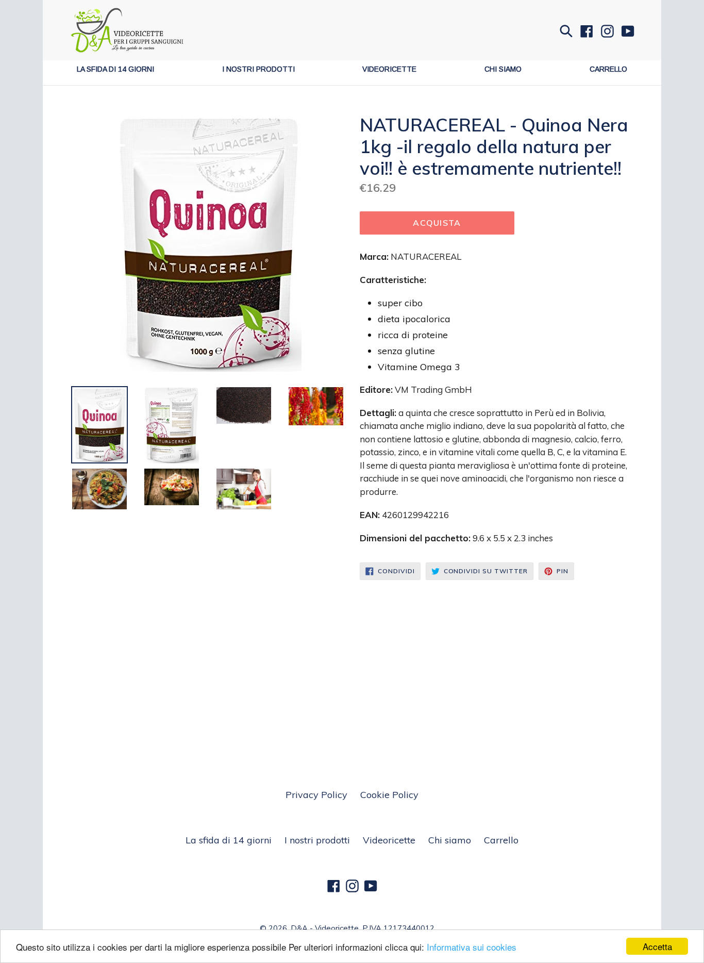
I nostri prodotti (258, 69)
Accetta (657, 946)
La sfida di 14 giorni (115, 69)
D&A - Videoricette (325, 928)
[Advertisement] (352, 657)
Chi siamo (503, 69)
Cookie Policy (389, 795)
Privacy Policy (316, 795)
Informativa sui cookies (471, 946)
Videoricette (389, 69)
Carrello (608, 69)
